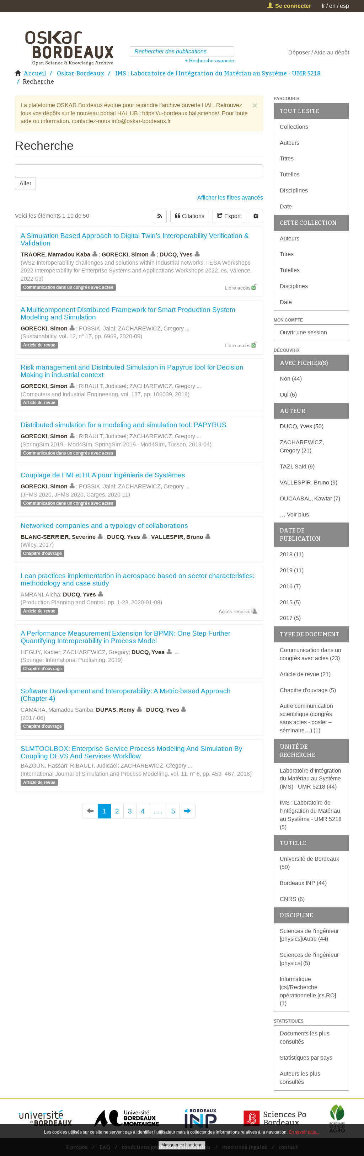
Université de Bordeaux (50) (309, 863)
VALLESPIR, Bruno (177, 537)
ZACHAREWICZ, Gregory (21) (302, 446)
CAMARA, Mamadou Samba (57, 710)
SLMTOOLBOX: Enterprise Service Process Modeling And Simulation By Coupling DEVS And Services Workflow (131, 752)
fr (323, 6)
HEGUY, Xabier (40, 652)
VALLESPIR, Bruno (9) (308, 482)
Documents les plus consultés (305, 1037)
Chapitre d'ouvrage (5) (308, 690)
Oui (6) (288, 395)
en (332, 6)
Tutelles (290, 174)
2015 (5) (290, 602)
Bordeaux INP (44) (303, 883)
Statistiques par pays (306, 1058)
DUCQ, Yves (176, 254)
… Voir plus (294, 514)
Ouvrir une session (303, 332)
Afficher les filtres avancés (230, 198)
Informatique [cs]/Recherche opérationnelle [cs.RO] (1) (308, 991)
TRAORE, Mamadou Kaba (55, 254)
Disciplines (294, 190)
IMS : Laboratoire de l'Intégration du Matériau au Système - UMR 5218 (218, 73)
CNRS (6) (292, 899)
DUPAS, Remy (115, 710)
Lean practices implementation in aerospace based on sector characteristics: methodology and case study (138, 579)
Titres (287, 158)
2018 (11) (292, 554)
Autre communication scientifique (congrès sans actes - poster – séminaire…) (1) (306, 718)
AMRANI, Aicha (40, 595)
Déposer (299, 52)
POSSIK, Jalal (97, 328)
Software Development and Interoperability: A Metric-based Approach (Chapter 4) (126, 694)
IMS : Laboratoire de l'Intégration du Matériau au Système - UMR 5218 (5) (311, 815)
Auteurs (289, 143)
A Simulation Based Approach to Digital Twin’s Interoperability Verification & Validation (135, 239)
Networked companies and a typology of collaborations (104, 525)
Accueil (34, 73)
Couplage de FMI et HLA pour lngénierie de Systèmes (103, 475)
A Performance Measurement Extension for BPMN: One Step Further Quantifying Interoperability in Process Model (125, 637)
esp (344, 6)
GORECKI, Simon (125, 254)
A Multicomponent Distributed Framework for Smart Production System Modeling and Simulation (128, 313)
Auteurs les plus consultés (300, 1078)
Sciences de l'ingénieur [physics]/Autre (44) (309, 935)
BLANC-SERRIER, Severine (58, 537)
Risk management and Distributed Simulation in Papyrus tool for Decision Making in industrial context (132, 371)
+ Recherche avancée (209, 60)
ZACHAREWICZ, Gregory (151, 328)
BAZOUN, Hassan (44, 766)
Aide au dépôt (331, 52)
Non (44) (291, 379)
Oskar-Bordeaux (81, 73)
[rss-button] (160, 216)
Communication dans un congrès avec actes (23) (310, 654)
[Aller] (229, 51)
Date (286, 206)
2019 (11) (292, 570)
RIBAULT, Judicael (103, 386)
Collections (294, 127)
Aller (25, 183)
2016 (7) (290, 586)
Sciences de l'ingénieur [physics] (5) (309, 959)
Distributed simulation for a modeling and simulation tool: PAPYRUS (123, 425)
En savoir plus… (304, 1132)
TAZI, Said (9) (297, 466)
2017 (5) (290, 618)
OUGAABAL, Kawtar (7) (310, 498)
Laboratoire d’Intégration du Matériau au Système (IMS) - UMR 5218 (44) (310, 779)
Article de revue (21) (305, 674)
